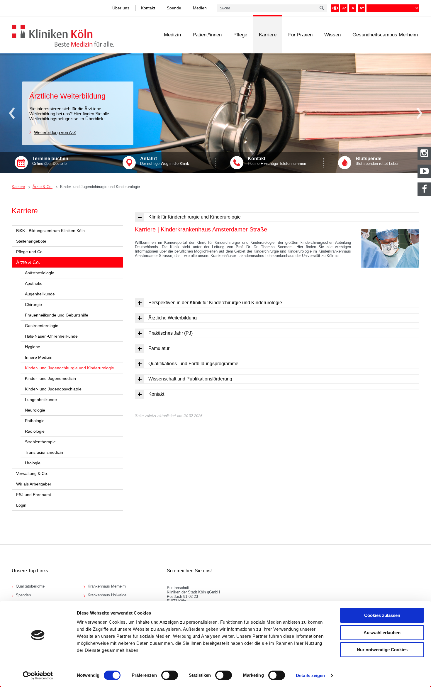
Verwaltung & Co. (32, 473)
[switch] (169, 675)
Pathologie (35, 420)
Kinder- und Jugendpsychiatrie (53, 389)
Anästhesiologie (39, 272)
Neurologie (35, 410)
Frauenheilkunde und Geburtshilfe (56, 315)
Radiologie (35, 431)
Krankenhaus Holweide (107, 595)
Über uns (120, 8)
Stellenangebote (31, 241)
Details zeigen (310, 675)
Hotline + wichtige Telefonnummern (277, 161)
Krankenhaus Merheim (107, 586)
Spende (174, 8)
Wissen (332, 35)
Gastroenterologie (41, 325)
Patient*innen (207, 35)
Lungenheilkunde (41, 399)
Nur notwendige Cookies (382, 649)
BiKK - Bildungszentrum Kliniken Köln (50, 230)
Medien (200, 8)
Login (21, 505)
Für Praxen (300, 35)
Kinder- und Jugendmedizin (50, 378)
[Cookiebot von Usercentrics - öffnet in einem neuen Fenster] (38, 675)
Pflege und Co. (30, 251)
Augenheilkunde (40, 294)
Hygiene (32, 346)
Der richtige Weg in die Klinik (164, 161)
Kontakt (148, 8)
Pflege (240, 35)
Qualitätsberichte (30, 586)
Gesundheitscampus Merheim (385, 35)
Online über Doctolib (50, 161)
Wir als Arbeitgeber (33, 484)
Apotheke (34, 283)
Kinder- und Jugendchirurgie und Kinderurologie (100, 187)
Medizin (172, 35)
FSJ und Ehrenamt (33, 494)
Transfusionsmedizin (44, 452)
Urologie (32, 463)
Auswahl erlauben (382, 632)
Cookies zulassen (382, 615)
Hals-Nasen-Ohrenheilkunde (51, 336)
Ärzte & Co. (42, 187)
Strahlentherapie (40, 441)
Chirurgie (33, 304)
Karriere (267, 35)
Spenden (23, 595)
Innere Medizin (38, 357)
